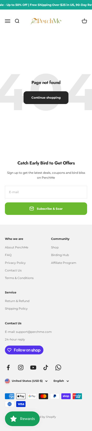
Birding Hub (60, 255)
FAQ (8, 255)
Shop (55, 247)
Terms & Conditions (19, 278)
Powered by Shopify (42, 417)
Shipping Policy (16, 308)
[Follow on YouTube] (33, 367)
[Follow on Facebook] (8, 367)
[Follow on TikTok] (45, 367)
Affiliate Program (63, 263)
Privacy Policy (15, 263)
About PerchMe (16, 247)
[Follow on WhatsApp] (58, 367)
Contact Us (13, 270)
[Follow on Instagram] (20, 367)
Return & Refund (17, 301)
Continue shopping (46, 97)
